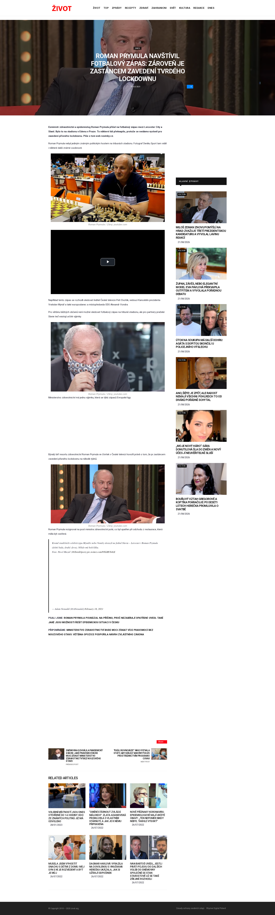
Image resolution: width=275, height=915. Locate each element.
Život (96, 8)
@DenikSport (79, 551)
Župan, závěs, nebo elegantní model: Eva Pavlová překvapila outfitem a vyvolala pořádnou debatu (198, 289)
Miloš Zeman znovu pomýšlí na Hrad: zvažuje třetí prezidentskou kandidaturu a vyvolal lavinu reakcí (201, 232)
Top (106, 8)
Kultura (184, 8)
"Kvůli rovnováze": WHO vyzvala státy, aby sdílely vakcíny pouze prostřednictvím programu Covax (132, 756)
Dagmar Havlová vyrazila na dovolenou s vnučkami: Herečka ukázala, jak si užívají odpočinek (106, 868)
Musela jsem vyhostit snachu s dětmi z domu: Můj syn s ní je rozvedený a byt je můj (66, 868)
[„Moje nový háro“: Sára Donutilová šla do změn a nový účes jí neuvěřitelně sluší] (201, 426)
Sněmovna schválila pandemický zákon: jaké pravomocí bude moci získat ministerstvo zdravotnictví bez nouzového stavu (84, 757)
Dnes (211, 8)
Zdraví (143, 8)
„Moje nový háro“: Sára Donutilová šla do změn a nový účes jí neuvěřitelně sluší (198, 449)
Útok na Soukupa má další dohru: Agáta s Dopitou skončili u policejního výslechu (199, 343)
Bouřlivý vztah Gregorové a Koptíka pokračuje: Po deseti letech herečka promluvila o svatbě (197, 504)
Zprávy (117, 8)
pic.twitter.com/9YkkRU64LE (101, 551)
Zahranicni (159, 8)
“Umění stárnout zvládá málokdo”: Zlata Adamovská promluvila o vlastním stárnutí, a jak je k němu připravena (107, 818)
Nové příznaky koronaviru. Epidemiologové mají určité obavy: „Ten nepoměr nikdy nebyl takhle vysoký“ (147, 816)
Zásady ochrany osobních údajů (190, 908)
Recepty (130, 8)
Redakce (198, 8)
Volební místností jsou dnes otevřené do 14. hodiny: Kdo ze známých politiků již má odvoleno (66, 817)
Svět (173, 8)
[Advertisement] (107, 426)
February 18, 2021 (94, 608)
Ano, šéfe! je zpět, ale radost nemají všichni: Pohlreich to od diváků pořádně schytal (199, 396)
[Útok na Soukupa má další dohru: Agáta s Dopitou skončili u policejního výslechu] (201, 320)
